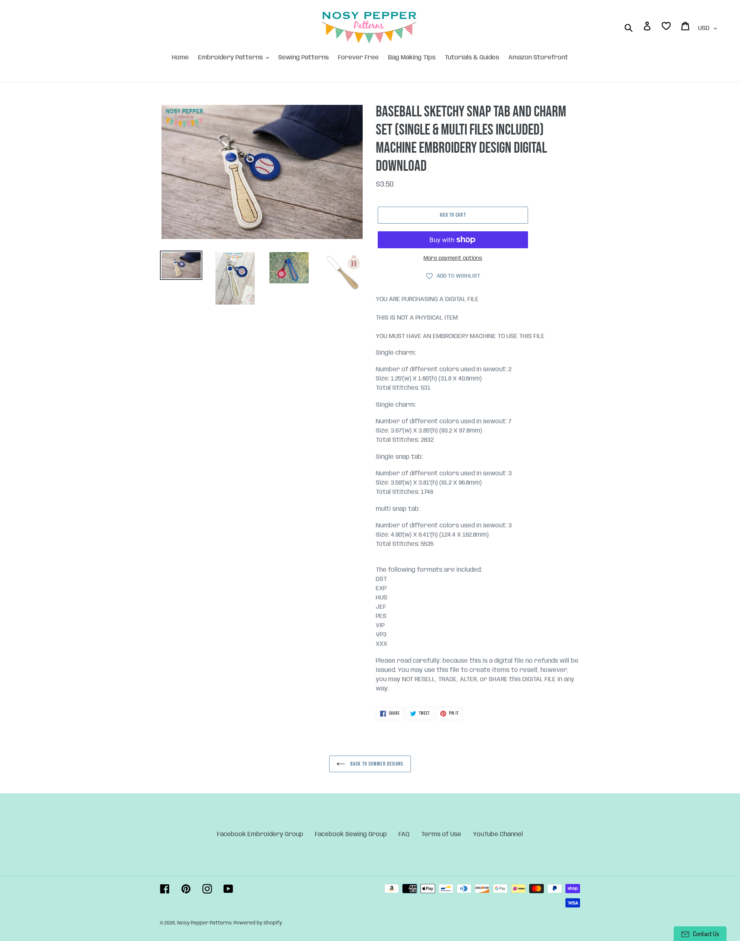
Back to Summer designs (376, 764)
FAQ (404, 834)
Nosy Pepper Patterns (204, 923)
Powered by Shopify (258, 923)
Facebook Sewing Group (351, 834)
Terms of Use (441, 834)
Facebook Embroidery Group (260, 834)
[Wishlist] (667, 27)
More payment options (453, 258)
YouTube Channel (498, 834)
